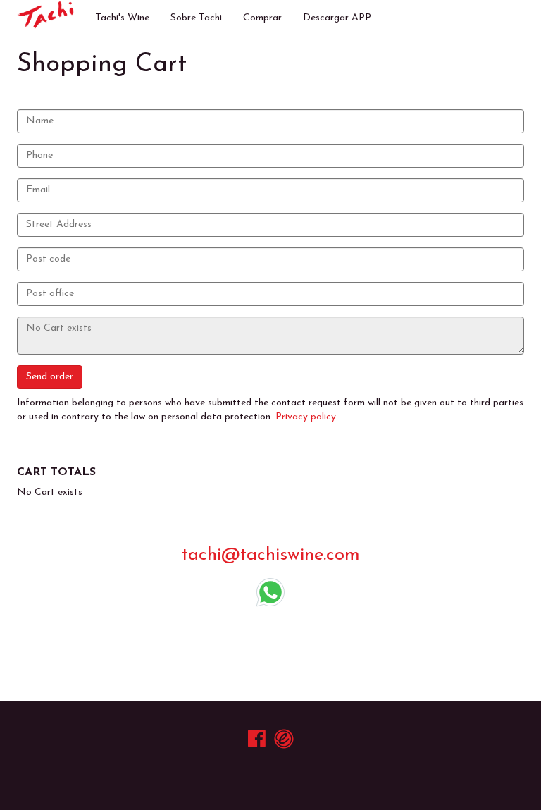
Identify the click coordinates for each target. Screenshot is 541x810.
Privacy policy (305, 417)
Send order (49, 377)
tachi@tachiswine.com (271, 555)
